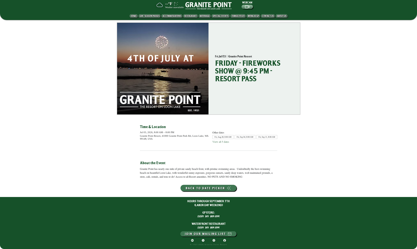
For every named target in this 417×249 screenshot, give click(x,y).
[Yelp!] (203, 240)
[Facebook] (224, 240)
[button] (282, 16)
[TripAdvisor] (192, 240)
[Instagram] (214, 240)
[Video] (247, 7)
